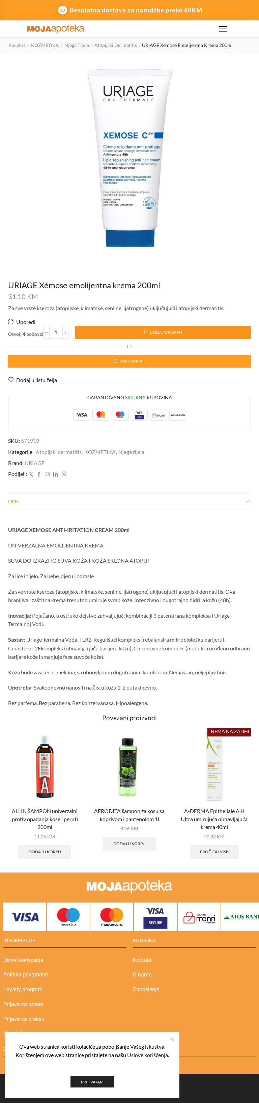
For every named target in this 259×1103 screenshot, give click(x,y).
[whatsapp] (63, 474)
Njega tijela (76, 45)
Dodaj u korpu (166, 332)
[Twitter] (31, 474)
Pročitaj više (214, 851)
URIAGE (35, 463)
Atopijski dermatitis (115, 45)
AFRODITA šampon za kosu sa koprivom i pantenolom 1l (129, 815)
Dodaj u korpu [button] (45, 851)
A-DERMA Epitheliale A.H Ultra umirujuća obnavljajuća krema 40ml (214, 819)
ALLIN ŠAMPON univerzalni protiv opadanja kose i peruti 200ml (45, 819)
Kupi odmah (132, 361)
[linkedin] (55, 474)
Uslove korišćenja (147, 1055)
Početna (17, 45)
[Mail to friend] (47, 474)
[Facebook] (39, 474)
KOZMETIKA (45, 45)
